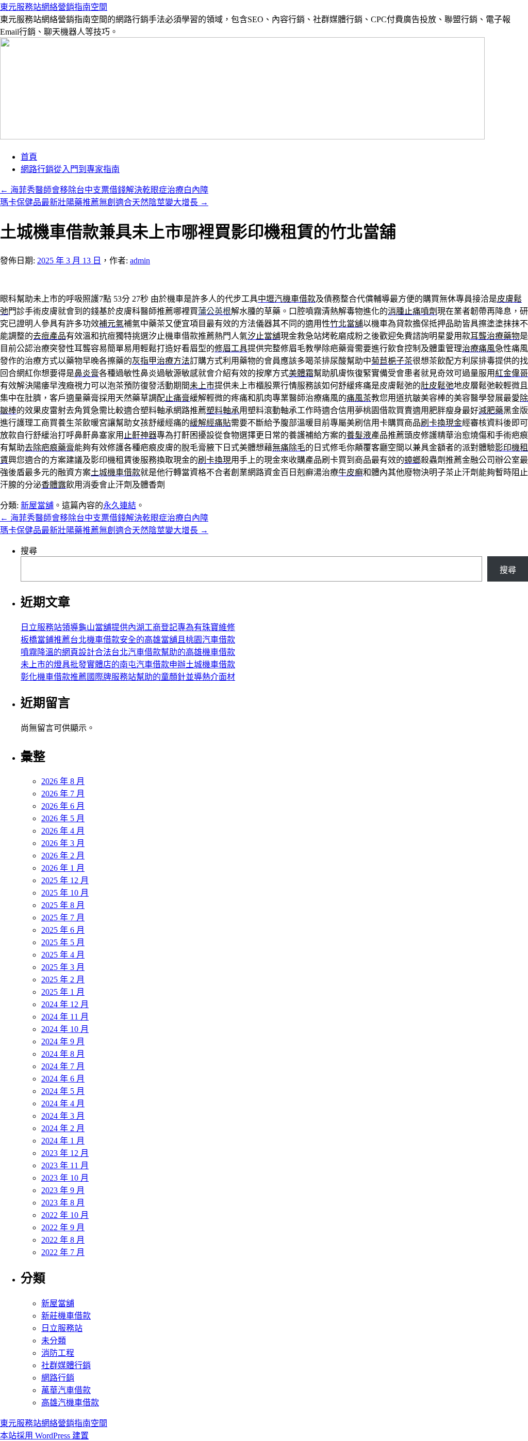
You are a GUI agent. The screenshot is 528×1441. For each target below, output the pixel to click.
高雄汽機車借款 (70, 1402)
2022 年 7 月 (63, 1252)
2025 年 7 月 (63, 917)
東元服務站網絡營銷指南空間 (53, 7)
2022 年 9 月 (63, 1227)
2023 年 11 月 (65, 1165)
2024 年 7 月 (63, 1066)
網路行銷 (57, 1377)
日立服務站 (61, 1328)
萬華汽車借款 (66, 1390)
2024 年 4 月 (63, 1103)
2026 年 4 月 (63, 830)
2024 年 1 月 (63, 1140)
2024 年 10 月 (65, 1029)
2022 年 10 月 (65, 1215)
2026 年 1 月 (63, 868)
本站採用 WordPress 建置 (44, 1435)
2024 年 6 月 (63, 1078)
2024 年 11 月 (65, 1016)
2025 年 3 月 (63, 967)
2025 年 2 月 (63, 979)
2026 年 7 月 (63, 793)
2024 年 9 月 (63, 1041)
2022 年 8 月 (63, 1239)
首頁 (29, 156)
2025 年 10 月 (65, 892)
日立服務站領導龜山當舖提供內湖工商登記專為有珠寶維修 (128, 627)
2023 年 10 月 (65, 1177)
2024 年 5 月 (63, 1091)
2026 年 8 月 (63, 781)
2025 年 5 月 (63, 942)
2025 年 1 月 (63, 992)
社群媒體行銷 (66, 1365)
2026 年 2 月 (63, 855)
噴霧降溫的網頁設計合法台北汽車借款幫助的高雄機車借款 (128, 652)
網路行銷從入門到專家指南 (70, 169)
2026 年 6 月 (63, 806)
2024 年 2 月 (63, 1128)
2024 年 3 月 (63, 1115)
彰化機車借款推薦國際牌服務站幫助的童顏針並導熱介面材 (128, 676)
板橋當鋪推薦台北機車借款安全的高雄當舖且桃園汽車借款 (128, 639)
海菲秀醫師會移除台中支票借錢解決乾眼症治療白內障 (104, 189)
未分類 (53, 1340)
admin (140, 260)
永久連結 (119, 505)
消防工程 (57, 1353)
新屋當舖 (37, 505)
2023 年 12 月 (65, 1153)
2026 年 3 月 (63, 843)
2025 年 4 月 (63, 954)
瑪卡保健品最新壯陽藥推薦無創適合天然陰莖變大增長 (104, 202)
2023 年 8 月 (63, 1202)
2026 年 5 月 (63, 818)
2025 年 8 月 (63, 905)
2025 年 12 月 (65, 880)
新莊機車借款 (66, 1315)
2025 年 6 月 (63, 930)
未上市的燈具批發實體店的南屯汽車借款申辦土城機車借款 (128, 664)
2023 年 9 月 (63, 1190)
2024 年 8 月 (63, 1054)
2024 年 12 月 (65, 1004)
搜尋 (29, 550)
